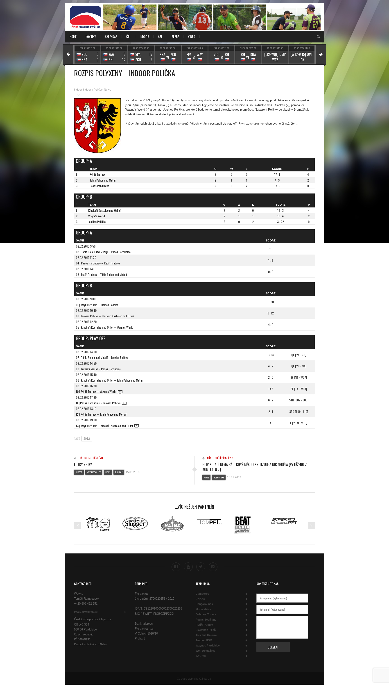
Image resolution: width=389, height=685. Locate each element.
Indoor (78, 89)
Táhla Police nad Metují (103, 180)
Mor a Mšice (203, 609)
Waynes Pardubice (208, 645)
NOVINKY (91, 36)
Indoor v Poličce (93, 89)
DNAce (200, 599)
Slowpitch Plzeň (206, 630)
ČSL (128, 36)
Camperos (202, 593)
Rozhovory (219, 477)
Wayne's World (96, 216)
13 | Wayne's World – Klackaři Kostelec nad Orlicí (105, 425)
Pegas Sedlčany (206, 619)
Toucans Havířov (206, 635)
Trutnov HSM (204, 640)
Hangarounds (204, 604)
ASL (160, 36)
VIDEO (191, 36)
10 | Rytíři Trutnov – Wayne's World (97, 391)
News (107, 89)
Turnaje (118, 472)
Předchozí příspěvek (91, 458)
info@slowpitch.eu (85, 612)
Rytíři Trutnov (97, 174)
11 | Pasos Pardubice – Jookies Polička (99, 403)
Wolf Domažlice (205, 650)
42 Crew (201, 656)
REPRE (175, 36)
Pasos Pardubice (99, 185)
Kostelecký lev (94, 472)
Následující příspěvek (219, 458)
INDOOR (144, 36)
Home (73, 36)
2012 (87, 438)
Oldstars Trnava (206, 614)
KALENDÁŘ (111, 36)
